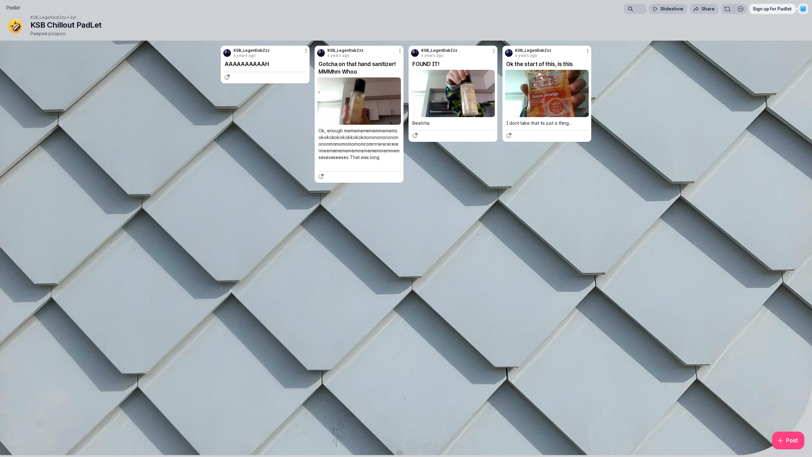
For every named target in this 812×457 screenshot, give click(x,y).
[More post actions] (306, 51)
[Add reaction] (227, 77)
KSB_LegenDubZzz (48, 17)
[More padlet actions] (740, 9)
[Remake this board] (727, 9)
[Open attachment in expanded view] (359, 101)
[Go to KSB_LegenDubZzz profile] (227, 53)
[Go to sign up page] (803, 9)
